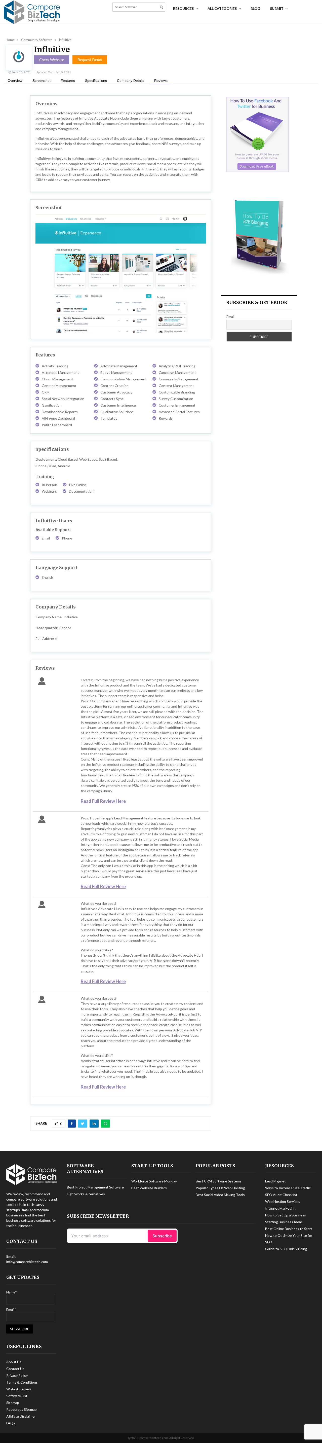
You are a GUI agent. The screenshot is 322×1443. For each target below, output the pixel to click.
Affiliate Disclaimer (21, 1416)
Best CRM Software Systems (219, 1181)
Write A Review (18, 1389)
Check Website (51, 59)
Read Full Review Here (103, 801)
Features (68, 81)
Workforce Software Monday (154, 1181)
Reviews (161, 81)
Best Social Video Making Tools (220, 1195)
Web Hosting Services (282, 1201)
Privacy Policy (17, 1375)
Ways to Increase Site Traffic (288, 1188)
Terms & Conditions (22, 1382)
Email (230, 316)
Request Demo (89, 59)
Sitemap (12, 1402)
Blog (255, 8)
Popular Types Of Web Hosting (220, 1188)
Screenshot (41, 81)
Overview (15, 81)
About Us (13, 1362)
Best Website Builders (149, 1188)
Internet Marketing (280, 1208)
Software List (16, 1396)
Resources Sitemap (21, 1409)
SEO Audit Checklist (281, 1195)
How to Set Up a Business (285, 1215)
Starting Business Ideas (284, 1222)
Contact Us (15, 1368)
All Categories (222, 8)
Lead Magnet (275, 1181)
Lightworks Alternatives (86, 1194)
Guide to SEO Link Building (286, 1249)
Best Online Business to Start (288, 1228)
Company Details (130, 81)
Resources (183, 8)
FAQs (10, 1423)
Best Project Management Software (95, 1187)
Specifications (96, 81)
